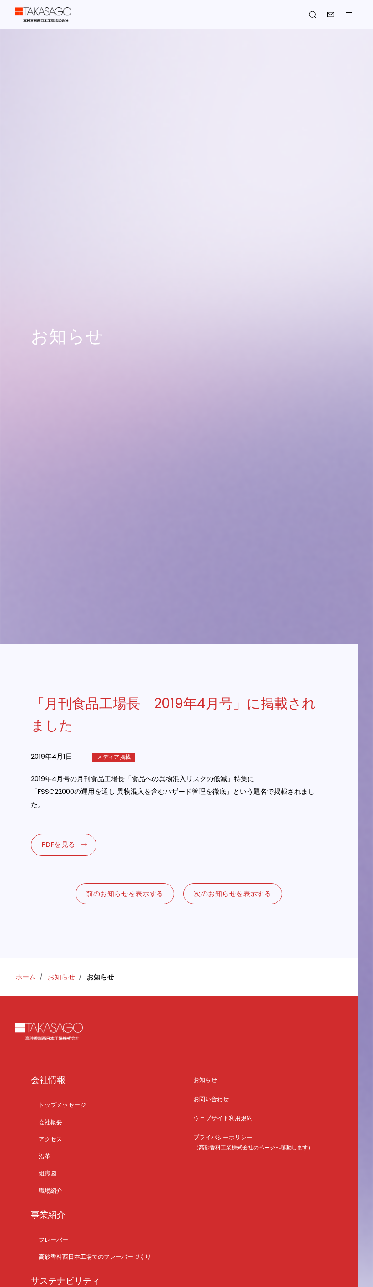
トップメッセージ (62, 1105)
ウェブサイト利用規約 (222, 1118)
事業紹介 (48, 1215)
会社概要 (50, 1122)
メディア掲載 (114, 757)
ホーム (25, 977)
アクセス (50, 1139)
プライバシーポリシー (222, 1137)
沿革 (44, 1156)
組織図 (47, 1173)
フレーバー (53, 1240)
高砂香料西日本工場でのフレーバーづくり (95, 1256)
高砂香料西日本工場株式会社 (43, 15)
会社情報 (48, 1080)
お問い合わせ (331, 14)
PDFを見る (59, 844)
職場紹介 (50, 1190)
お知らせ (61, 977)
